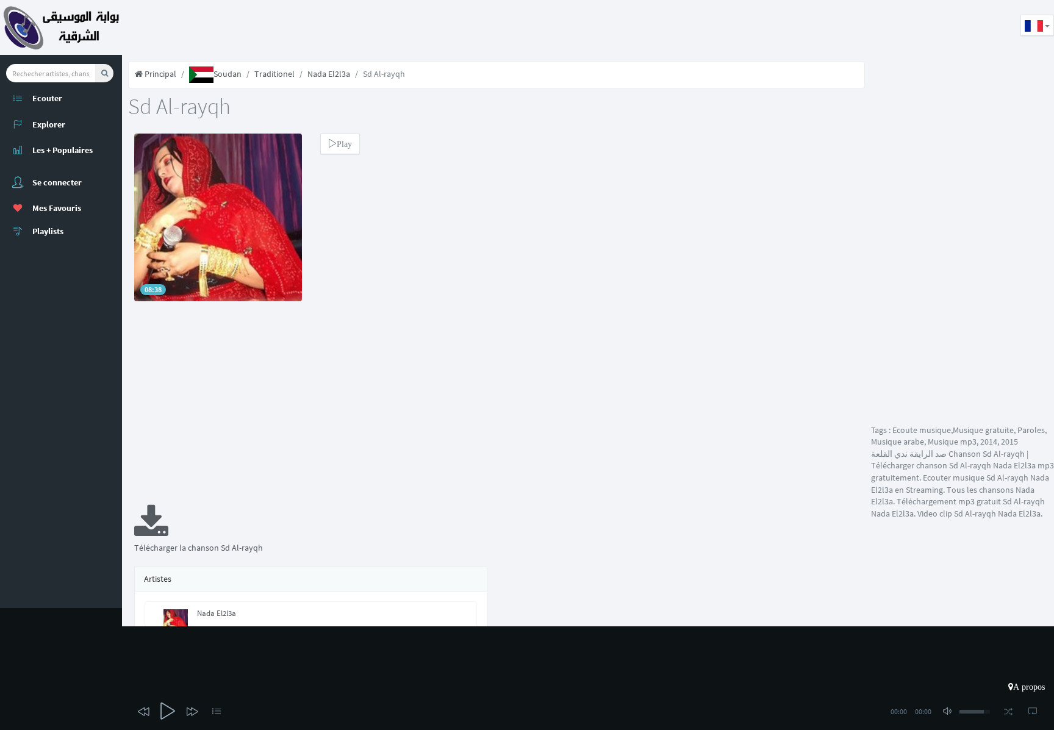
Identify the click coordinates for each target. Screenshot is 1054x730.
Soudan (227, 73)
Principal (159, 73)
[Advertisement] (344, 27)
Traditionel (274, 73)
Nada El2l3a (328, 73)
